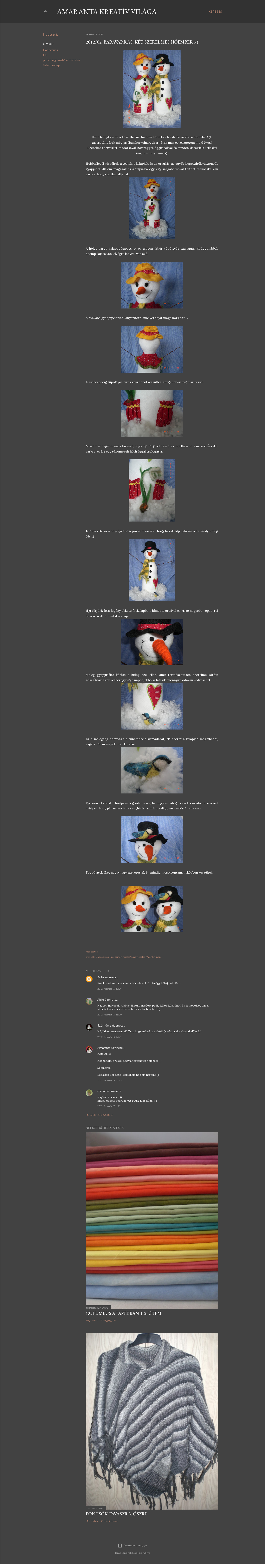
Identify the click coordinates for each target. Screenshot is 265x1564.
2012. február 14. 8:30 (109, 1036)
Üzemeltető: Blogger (135, 1545)
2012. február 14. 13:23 (109, 1080)
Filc (45, 55)
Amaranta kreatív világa (107, 11)
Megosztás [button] (50, 34)
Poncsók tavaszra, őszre (116, 1514)
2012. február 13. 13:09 (109, 1014)
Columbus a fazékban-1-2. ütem (124, 1313)
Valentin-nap (51, 65)
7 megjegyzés (108, 1320)
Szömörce (104, 1025)
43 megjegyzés (108, 1520)
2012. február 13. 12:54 (109, 988)
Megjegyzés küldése (99, 1114)
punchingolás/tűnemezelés (61, 60)
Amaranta (104, 1048)
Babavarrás (50, 50)
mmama (103, 1091)
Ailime (146, 1552)
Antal (100, 977)
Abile (100, 999)
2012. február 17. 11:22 (109, 1106)
